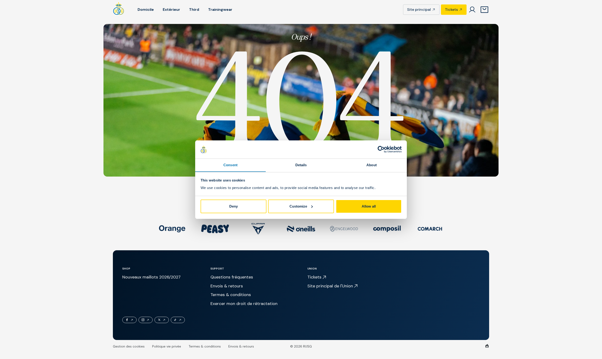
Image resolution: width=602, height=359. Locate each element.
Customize (298, 206)
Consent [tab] (230, 165)
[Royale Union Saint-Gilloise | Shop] (118, 9)
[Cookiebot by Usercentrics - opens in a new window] (381, 149)
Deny (233, 206)
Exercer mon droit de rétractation (243, 303)
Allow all (369, 206)
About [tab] (371, 165)
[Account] (472, 9)
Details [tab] (301, 165)
